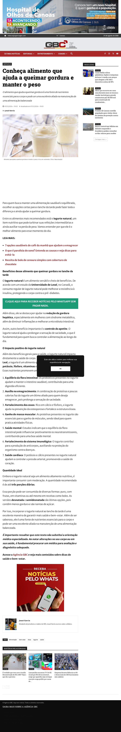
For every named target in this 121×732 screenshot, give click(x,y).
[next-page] (7, 686)
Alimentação (13, 640)
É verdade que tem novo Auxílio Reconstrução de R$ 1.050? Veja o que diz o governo (14, 674)
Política (98, 108)
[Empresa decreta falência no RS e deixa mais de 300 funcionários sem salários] (66, 661)
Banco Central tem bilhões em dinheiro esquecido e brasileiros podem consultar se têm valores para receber (106, 129)
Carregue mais (100, 139)
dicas (29, 640)
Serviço (7, 64)
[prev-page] (4, 686)
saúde (42, 640)
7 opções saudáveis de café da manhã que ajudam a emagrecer (41, 245)
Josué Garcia (10, 111)
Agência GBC (20, 554)
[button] (71, 54)
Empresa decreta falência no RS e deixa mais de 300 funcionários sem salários (66, 674)
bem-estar (22, 640)
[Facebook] (105, 54)
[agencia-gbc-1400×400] (60, 33)
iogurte (35, 640)
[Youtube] (117, 54)
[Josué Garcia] (11, 624)
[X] (113, 54)
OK (60, 369)
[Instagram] (109, 54)
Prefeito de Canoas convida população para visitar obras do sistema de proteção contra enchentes (106, 114)
